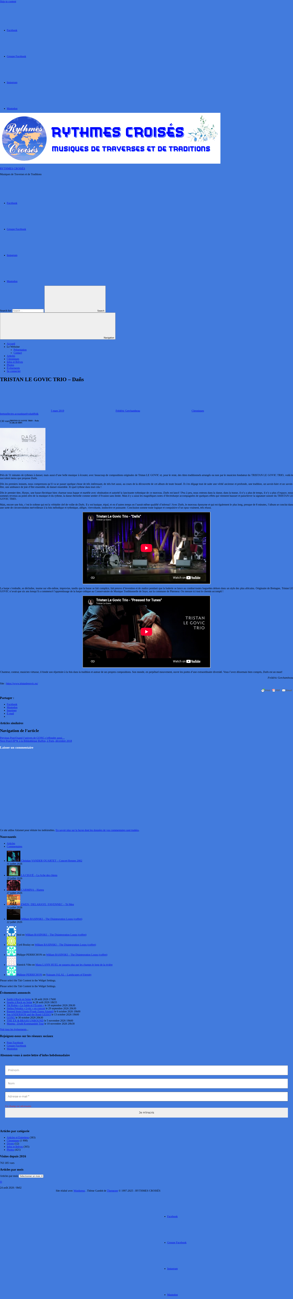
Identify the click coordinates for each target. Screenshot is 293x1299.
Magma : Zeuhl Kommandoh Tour (25, 1023)
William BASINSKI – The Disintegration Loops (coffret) (51, 918)
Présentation (20, 349)
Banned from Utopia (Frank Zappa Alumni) (30, 1011)
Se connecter (14, 371)
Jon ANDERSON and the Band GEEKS (29, 1014)
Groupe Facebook (16, 1045)
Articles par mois (9, 1175)
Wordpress (79, 1190)
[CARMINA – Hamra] (14, 889)
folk (36, 413)
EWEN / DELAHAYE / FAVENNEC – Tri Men (47, 904)
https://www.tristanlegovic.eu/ (22, 683)
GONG (11, 1017)
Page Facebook (15, 1042)
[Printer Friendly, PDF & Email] (276, 690)
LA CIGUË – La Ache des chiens (39, 875)
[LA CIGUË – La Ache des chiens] (14, 875)
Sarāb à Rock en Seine (19, 999)
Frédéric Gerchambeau (128, 410)
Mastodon (12, 1048)
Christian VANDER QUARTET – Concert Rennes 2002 (51, 860)
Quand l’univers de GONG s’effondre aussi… (32, 737)
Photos (10, 365)
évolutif (30, 413)
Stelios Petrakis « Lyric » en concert (26, 1008)
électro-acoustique (16, 413)
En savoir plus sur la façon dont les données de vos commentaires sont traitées (97, 830)
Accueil (11, 343)
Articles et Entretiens (18, 1137)
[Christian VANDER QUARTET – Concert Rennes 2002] (14, 860)
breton (3, 413)
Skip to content (8, 1)
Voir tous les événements (13, 1029)
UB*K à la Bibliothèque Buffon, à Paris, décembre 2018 (36, 740)
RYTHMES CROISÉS (12, 168)
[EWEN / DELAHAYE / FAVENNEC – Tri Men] (14, 904)
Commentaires (14, 846)
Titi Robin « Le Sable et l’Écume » (25, 1005)
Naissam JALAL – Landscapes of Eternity (69, 974)
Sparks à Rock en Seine (19, 1002)
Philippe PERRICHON (29, 974)
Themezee (112, 1190)
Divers (10, 1143)
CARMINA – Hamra (32, 889)
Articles (11, 355)
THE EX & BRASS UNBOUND (25, 1020)
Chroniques (13, 358)
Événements (13, 368)
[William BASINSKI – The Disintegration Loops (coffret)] (14, 918)
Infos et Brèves (15, 361)
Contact (18, 352)
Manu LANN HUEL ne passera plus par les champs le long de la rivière (74, 964)
